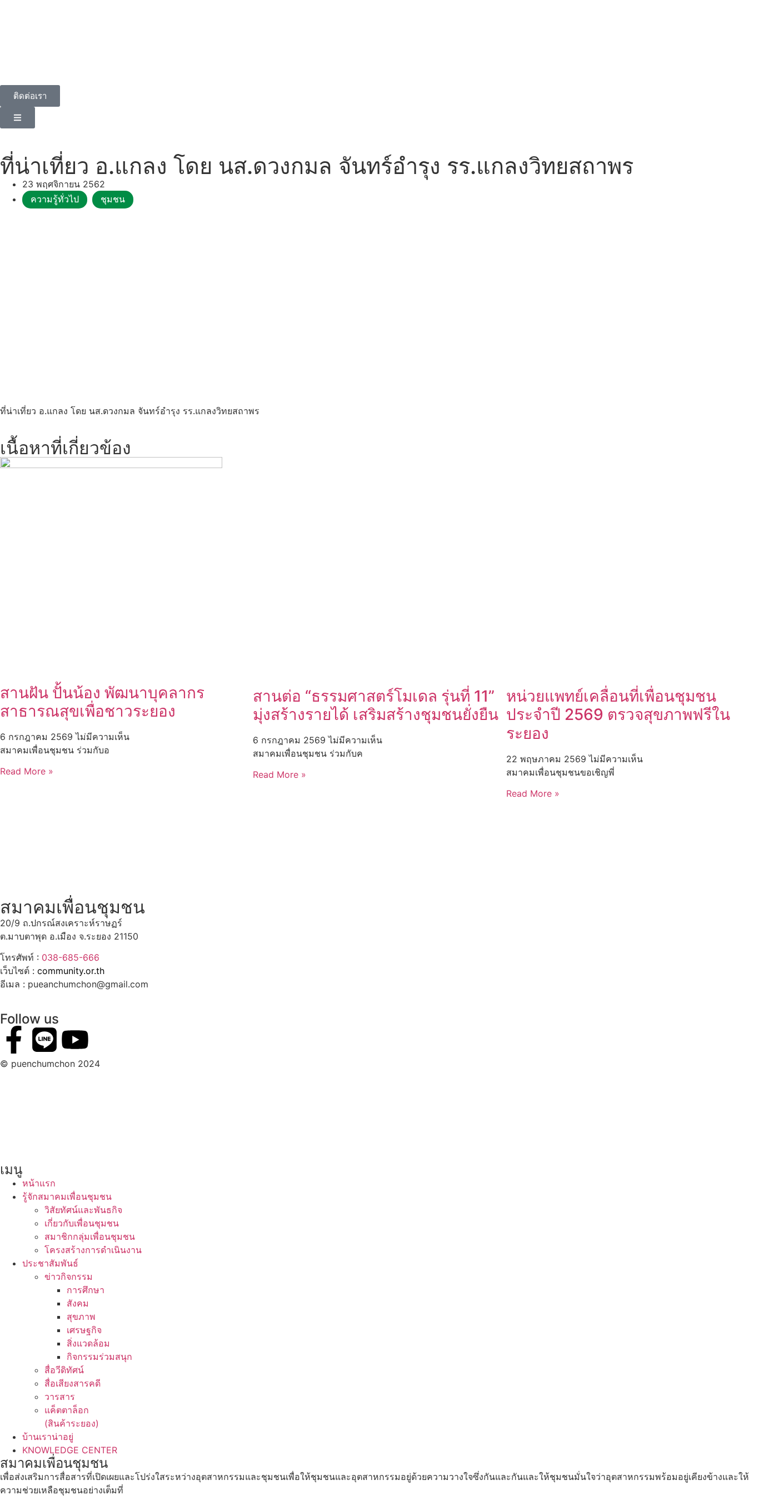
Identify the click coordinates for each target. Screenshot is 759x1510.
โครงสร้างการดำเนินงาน (93, 1249)
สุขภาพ (81, 1316)
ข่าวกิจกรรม (68, 1276)
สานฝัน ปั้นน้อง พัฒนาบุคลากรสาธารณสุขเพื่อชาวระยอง (102, 702)
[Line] (44, 1040)
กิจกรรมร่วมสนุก (99, 1356)
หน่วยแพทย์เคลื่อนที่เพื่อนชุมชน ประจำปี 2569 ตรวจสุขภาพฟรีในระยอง (618, 715)
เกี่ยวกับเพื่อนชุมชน (81, 1223)
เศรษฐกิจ (84, 1329)
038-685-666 (70, 957)
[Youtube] (75, 1040)
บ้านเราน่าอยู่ (47, 1436)
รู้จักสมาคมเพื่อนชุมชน (67, 1196)
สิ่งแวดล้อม (88, 1343)
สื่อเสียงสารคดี (72, 1383)
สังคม (78, 1303)
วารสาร (59, 1396)
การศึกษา (85, 1289)
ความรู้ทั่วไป (55, 199)
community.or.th (70, 970)
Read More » (26, 771)
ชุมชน (113, 199)
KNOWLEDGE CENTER (69, 1450)
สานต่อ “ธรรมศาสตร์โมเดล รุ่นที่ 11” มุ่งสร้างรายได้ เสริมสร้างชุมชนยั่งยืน (375, 705)
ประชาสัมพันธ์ (50, 1263)
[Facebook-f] (14, 1040)
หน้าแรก (39, 1183)
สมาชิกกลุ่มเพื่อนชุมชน (89, 1236)
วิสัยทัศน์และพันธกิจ (83, 1209)
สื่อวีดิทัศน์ (64, 1369)
